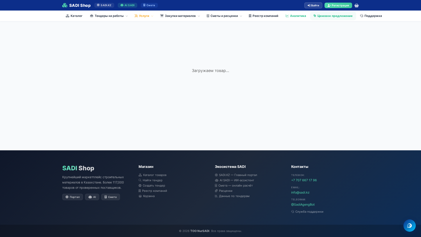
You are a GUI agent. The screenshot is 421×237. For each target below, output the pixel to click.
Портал (75, 197)
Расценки (225, 190)
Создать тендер (154, 185)
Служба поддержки (309, 211)
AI (94, 197)
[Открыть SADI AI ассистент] (409, 225)
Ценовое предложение (335, 16)
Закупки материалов (180, 16)
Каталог (76, 16)
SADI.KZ (106, 5)
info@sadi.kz (300, 192)
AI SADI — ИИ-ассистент (237, 180)
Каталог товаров (154, 175)
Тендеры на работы (109, 16)
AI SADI (129, 5)
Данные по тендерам (234, 196)
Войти (315, 5)
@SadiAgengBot (303, 204)
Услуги (144, 16)
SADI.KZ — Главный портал (238, 175)
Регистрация (340, 5)
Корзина (149, 196)
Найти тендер (152, 180)
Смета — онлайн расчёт (235, 185)
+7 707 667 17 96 (304, 180)
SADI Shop (80, 5)
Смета (150, 5)
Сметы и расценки (224, 16)
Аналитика (298, 16)
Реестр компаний (265, 16)
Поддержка (373, 16)
